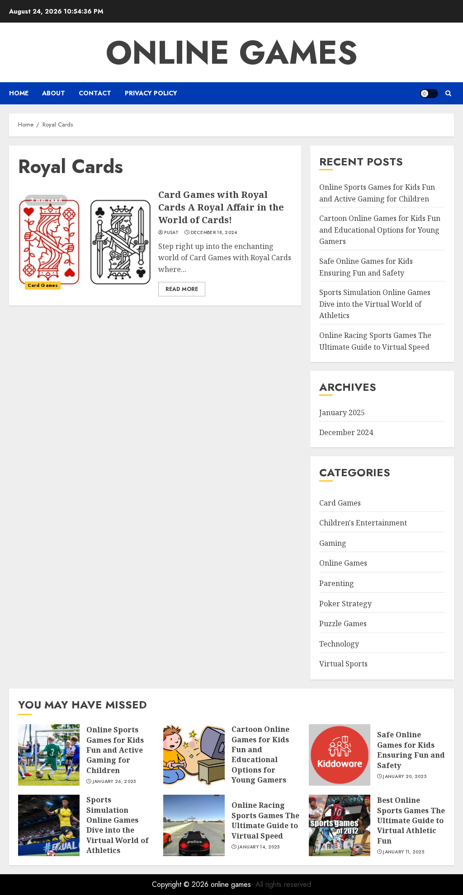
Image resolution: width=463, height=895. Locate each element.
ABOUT (53, 93)
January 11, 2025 (403, 852)
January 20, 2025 (404, 776)
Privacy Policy (151, 93)
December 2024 (346, 432)
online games (232, 52)
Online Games (343, 563)
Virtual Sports (343, 664)
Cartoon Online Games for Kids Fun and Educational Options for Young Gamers (379, 229)
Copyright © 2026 (181, 884)
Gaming (332, 543)
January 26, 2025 (114, 781)
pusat (171, 233)
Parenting (336, 583)
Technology (339, 644)
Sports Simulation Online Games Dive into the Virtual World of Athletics (374, 303)
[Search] (448, 93)
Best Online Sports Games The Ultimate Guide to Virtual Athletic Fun (411, 820)
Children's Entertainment (363, 523)
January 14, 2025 (259, 847)
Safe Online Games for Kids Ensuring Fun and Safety (411, 750)
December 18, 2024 (214, 233)
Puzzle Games (343, 623)
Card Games (43, 285)
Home (18, 93)
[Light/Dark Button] (429, 93)
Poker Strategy (345, 604)
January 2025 (342, 412)
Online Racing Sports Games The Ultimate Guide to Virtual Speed (265, 820)
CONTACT (95, 93)
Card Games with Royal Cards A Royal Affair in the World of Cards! (221, 207)
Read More (181, 289)
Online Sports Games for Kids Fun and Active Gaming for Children (115, 750)
